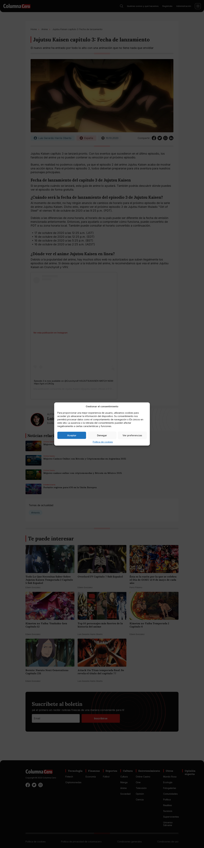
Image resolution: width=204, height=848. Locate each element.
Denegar (102, 435)
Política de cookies (103, 442)
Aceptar (71, 435)
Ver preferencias (132, 435)
